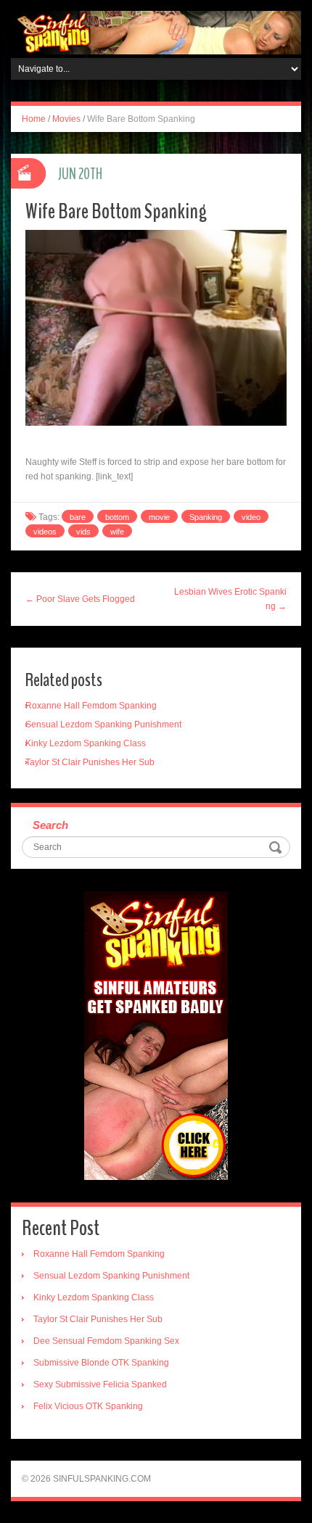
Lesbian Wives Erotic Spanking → (230, 599)
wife (117, 531)
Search (50, 825)
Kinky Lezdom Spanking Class (85, 743)
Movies (66, 119)
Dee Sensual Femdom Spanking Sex (106, 1341)
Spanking (205, 517)
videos (45, 531)
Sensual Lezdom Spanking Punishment (103, 724)
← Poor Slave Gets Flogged (80, 599)
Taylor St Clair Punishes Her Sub (90, 762)
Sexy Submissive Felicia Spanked (100, 1384)
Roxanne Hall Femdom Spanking (91, 706)
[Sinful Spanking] (156, 32)
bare (78, 517)
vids (83, 531)
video (251, 517)
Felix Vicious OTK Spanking (88, 1406)
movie (159, 517)
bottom (117, 517)
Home (34, 119)
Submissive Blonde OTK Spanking (101, 1363)
